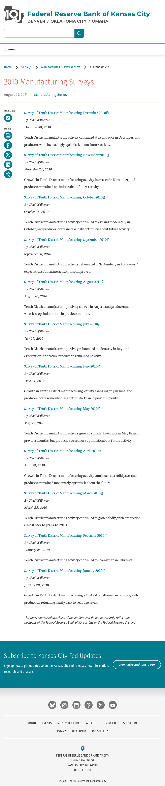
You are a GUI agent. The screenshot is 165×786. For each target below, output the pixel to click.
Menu (11, 49)
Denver (36, 21)
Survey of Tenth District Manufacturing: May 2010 (61, 408)
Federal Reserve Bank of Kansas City (88, 14)
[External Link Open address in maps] (83, 749)
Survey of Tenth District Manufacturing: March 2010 (62, 492)
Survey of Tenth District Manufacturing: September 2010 (65, 239)
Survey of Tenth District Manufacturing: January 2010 (63, 570)
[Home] (14, 14)
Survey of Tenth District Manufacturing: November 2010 (65, 154)
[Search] (79, 33)
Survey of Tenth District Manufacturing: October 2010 (63, 196)
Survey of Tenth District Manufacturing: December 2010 (65, 112)
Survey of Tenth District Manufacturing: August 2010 (62, 281)
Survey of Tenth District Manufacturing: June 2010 (61, 365)
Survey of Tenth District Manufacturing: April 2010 (61, 450)
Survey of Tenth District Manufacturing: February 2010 (64, 535)
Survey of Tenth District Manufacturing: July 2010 (60, 323)
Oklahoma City (69, 21)
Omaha (100, 21)
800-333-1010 (82, 770)
